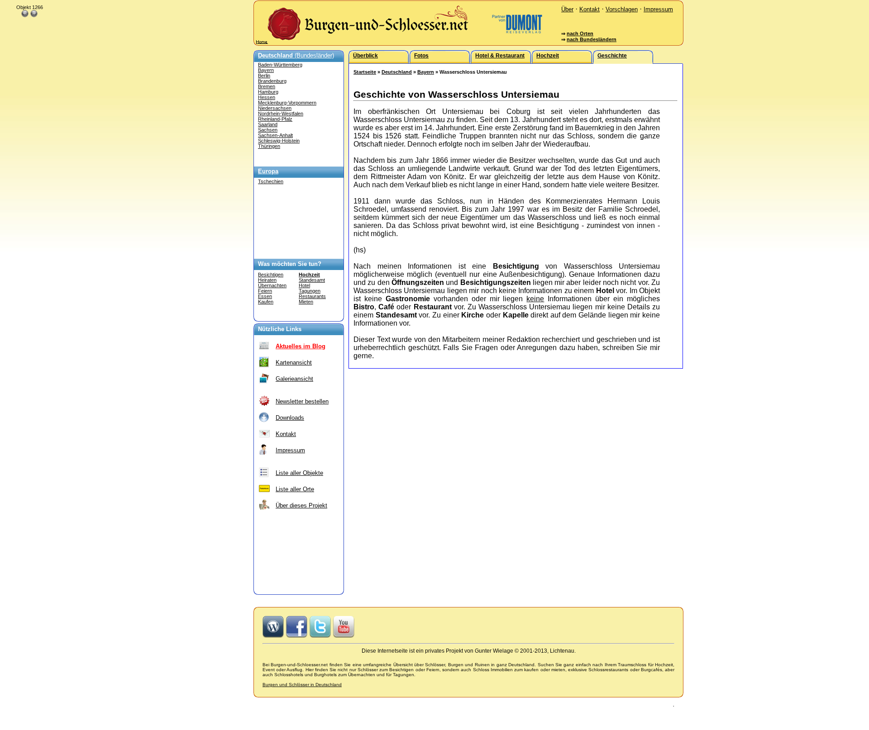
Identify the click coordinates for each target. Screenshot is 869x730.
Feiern (265, 291)
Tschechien (270, 181)
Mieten (306, 301)
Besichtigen (270, 274)
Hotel (304, 285)
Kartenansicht (294, 362)
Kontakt (589, 9)
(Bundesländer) (296, 55)
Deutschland (397, 72)
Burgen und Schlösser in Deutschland (302, 684)
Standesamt (312, 280)
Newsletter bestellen (302, 401)
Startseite (364, 72)
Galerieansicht (294, 378)
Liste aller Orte (295, 489)
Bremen (266, 86)
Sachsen (267, 130)
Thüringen (269, 146)
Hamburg (268, 92)
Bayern (266, 70)
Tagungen (309, 291)
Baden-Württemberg (280, 64)
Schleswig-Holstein (279, 140)
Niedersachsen (274, 108)
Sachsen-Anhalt (275, 135)
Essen (265, 296)
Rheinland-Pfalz (275, 119)
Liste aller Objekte (299, 472)
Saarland (267, 124)
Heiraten (267, 280)
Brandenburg (272, 81)
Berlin (264, 75)
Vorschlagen (622, 9)
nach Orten (580, 33)
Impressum (658, 9)
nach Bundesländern (591, 39)
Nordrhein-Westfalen (280, 113)
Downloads (290, 417)
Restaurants (312, 296)
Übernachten (272, 285)
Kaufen (265, 301)
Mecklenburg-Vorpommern (287, 102)
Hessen (266, 97)
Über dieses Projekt (301, 505)
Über (567, 9)
